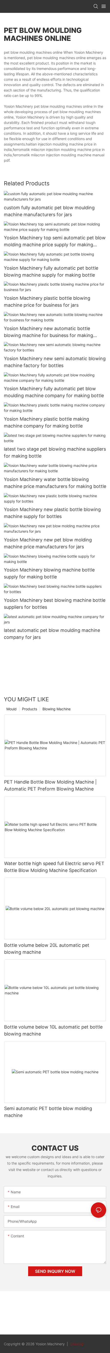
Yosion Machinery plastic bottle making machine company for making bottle (46, 422)
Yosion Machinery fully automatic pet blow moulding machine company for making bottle (54, 392)
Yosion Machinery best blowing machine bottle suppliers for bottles (54, 603)
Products (29, 709)
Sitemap (76, 1344)
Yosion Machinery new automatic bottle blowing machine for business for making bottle (48, 332)
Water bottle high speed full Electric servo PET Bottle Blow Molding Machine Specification (54, 867)
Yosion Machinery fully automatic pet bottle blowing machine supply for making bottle (51, 271)
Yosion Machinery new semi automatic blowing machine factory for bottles (55, 362)
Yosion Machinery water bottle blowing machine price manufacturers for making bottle (55, 483)
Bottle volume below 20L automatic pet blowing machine (46, 948)
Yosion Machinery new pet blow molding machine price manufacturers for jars (48, 543)
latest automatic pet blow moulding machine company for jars (52, 634)
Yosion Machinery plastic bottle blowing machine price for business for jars (47, 301)
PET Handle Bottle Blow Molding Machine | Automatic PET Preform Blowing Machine (50, 785)
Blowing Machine (56, 709)
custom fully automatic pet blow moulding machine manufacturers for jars (49, 211)
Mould (11, 709)
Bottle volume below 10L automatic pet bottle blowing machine (53, 1030)
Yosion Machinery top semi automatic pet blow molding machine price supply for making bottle (55, 241)
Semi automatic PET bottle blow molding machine (48, 1112)
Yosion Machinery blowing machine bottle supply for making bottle (49, 573)
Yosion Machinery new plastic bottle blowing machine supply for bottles (52, 513)
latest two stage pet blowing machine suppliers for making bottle (55, 452)
